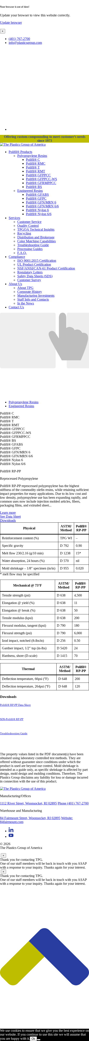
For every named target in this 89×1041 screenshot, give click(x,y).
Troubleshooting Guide (33, 245)
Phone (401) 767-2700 (73, 803)
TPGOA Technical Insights (35, 229)
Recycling (24, 233)
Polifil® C (33, 159)
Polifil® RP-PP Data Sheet (15, 705)
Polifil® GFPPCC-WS (41, 179)
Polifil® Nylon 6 (37, 210)
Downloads (8, 520)
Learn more (8, 512)
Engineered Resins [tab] (21, 406)
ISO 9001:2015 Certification (36, 260)
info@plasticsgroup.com (25, 42)
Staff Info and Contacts (33, 299)
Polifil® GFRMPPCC (41, 183)
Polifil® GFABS (37, 194)
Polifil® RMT (35, 171)
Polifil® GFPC (36, 198)
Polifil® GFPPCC (38, 175)
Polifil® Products (20, 152)
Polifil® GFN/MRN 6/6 (42, 206)
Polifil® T (33, 167)
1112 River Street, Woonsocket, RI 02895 (28, 803)
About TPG (25, 288)
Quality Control (28, 225)
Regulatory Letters (30, 272)
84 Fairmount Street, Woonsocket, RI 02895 (30, 818)
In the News (25, 303)
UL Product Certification (34, 264)
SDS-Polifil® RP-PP (11, 719)
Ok (33, 1038)
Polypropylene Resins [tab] (23, 402)
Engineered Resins (30, 190)
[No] (38, 1039)
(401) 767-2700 (19, 39)
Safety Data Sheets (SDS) (34, 276)
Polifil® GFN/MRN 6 (41, 202)
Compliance (17, 257)
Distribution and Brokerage (35, 237)
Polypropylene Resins (32, 156)
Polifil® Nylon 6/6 (38, 214)
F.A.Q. (22, 253)
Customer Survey (29, 280)
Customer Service (29, 222)
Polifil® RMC (35, 163)
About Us (15, 284)
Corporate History (29, 291)
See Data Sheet (10, 516)
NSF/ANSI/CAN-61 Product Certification (46, 268)
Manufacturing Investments (35, 295)
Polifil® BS (34, 187)
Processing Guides (30, 249)
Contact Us (16, 307)
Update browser (11, 22)
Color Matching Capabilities (36, 241)
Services (14, 218)
